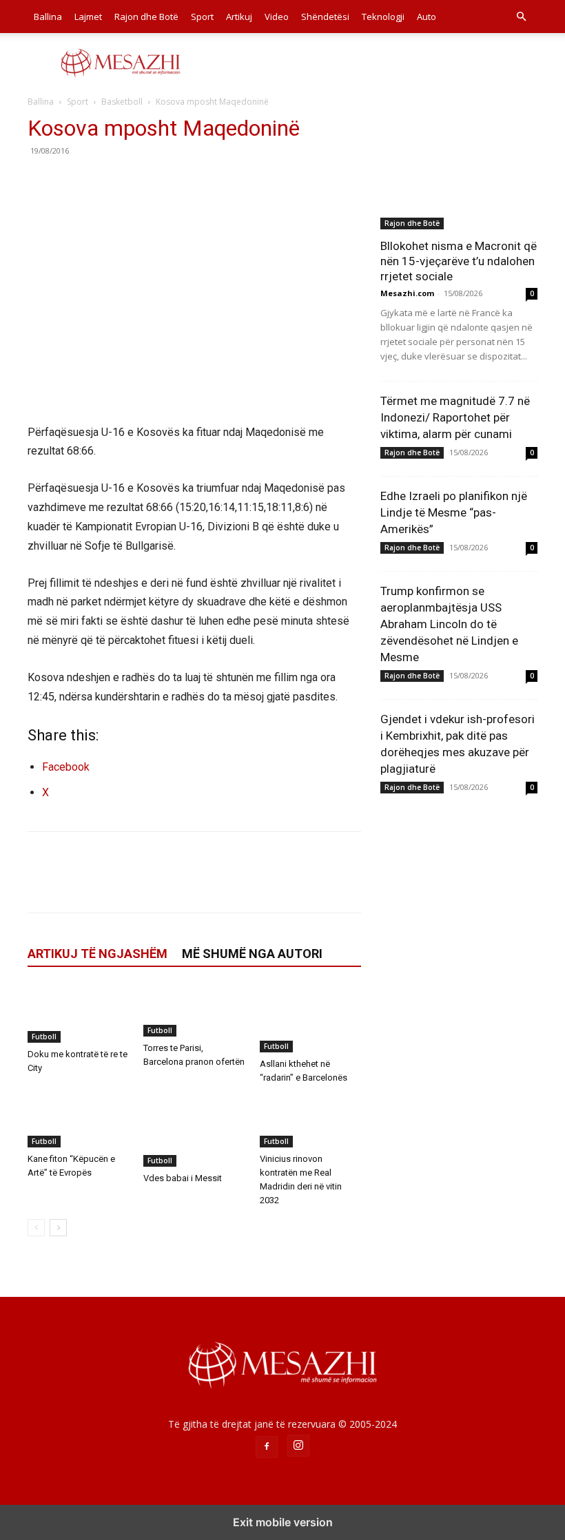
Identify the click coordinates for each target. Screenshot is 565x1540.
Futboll (44, 1036)
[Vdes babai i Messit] (194, 1131)
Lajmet (88, 16)
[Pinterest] (105, 182)
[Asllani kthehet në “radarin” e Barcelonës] (310, 1019)
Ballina (48, 16)
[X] (73, 182)
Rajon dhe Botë (146, 16)
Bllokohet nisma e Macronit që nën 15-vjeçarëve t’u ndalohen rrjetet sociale (458, 261)
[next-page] (58, 1227)
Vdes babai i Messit (182, 1178)
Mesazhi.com (407, 293)
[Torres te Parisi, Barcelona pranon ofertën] (194, 1011)
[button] (520, 16)
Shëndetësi (325, 16)
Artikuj (239, 16)
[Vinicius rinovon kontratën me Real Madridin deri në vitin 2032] (310, 1121)
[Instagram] (298, 1446)
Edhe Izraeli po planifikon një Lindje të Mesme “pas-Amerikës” (453, 512)
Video (277, 16)
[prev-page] (36, 1227)
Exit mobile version (283, 1522)
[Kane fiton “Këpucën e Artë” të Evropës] (78, 1121)
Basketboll (122, 101)
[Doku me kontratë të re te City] (78, 1014)
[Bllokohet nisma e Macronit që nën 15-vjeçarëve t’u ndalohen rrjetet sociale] (458, 172)
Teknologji (383, 16)
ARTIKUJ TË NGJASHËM (97, 953)
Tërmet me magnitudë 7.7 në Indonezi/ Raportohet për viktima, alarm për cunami (455, 417)
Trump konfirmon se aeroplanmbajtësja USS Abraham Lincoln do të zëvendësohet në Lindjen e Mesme (449, 624)
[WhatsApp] (136, 182)
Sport (202, 16)
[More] (168, 182)
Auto (426, 16)
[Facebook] (41, 182)
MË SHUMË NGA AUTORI (252, 953)
